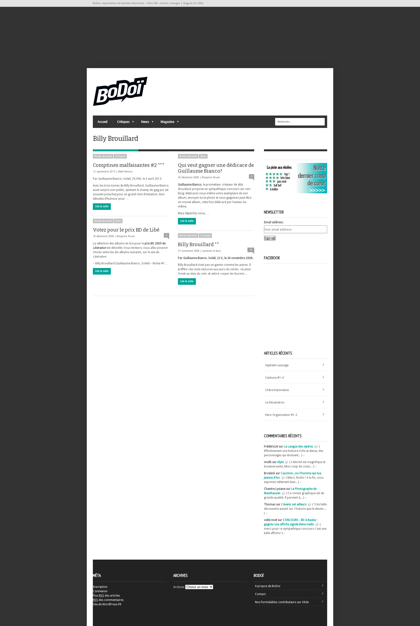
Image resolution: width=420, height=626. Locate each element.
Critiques (121, 123)
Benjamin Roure (211, 177)
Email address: (273, 222)
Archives (178, 587)
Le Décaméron (274, 402)
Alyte (280, 462)
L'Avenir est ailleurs (293, 504)
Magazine (165, 123)
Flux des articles (106, 595)
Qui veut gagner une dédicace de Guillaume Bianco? (216, 168)
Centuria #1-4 (274, 377)
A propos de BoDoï (267, 586)
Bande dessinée (103, 156)
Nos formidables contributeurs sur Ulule (282, 602)
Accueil (102, 122)
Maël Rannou (125, 171)
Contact (260, 594)
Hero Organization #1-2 (281, 415)
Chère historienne (277, 390)
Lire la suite (101, 206)
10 (250, 250)
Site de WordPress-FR (107, 604)
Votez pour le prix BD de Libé (126, 230)
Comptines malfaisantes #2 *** (128, 165)
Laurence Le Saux (211, 251)
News (142, 123)
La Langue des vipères (298, 446)
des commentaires (108, 600)
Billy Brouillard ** (198, 244)
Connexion (100, 591)
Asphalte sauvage (277, 365)
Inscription (100, 587)
